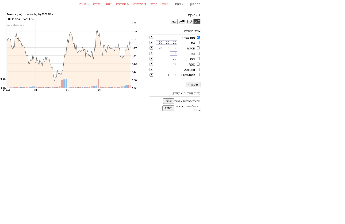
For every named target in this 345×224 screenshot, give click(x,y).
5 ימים (166, 4)
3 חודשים (139, 4)
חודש (153, 4)
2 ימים (179, 4)
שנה (108, 4)
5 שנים (83, 4)
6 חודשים (122, 4)
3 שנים (97, 4)
